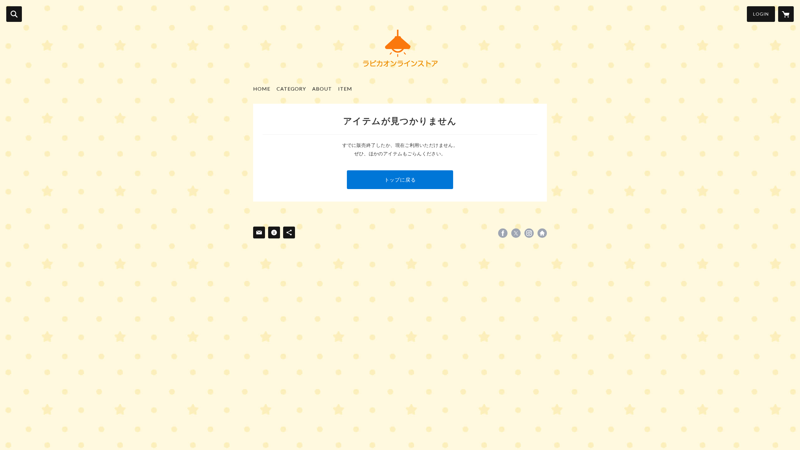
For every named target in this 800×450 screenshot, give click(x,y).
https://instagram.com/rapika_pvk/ (529, 233)
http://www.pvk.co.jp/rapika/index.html (542, 233)
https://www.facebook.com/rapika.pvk (503, 233)
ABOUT (322, 89)
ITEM (345, 89)
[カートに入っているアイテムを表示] (786, 14)
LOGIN (761, 14)
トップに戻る (400, 179)
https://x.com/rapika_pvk (516, 233)
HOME (261, 89)
